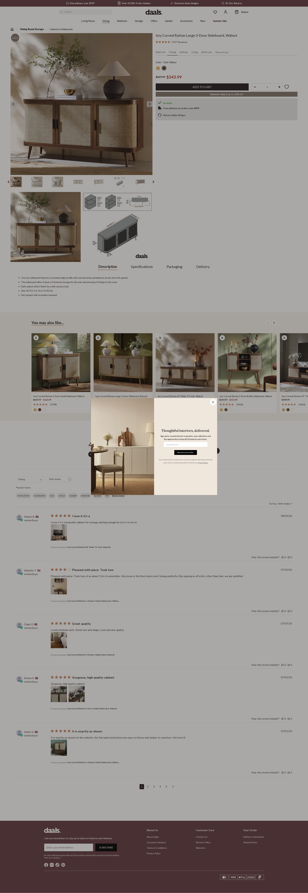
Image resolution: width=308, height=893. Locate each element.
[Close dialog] (213, 402)
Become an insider (185, 452)
